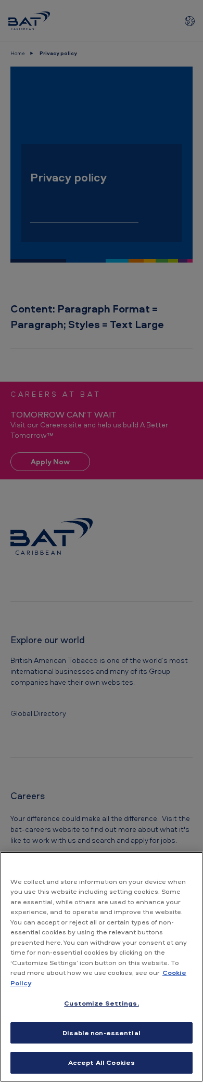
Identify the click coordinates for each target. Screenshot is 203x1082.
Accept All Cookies (101, 1062)
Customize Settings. (101, 1003)
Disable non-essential (101, 1032)
